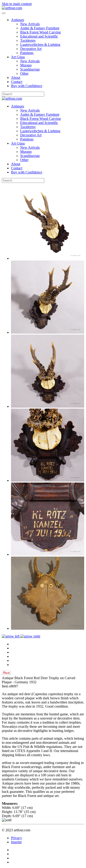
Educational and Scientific (39, 36)
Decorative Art (31, 49)
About (15, 78)
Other (24, 73)
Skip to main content (17, 4)
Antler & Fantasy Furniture (39, 28)
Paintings (26, 53)
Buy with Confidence (26, 86)
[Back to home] (12, 8)
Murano (26, 65)
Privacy (16, 838)
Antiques (17, 20)
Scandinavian (30, 69)
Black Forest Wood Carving (40, 32)
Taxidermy (28, 40)
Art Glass (18, 57)
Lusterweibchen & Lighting (40, 45)
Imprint (16, 842)
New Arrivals (30, 24)
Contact (16, 82)
